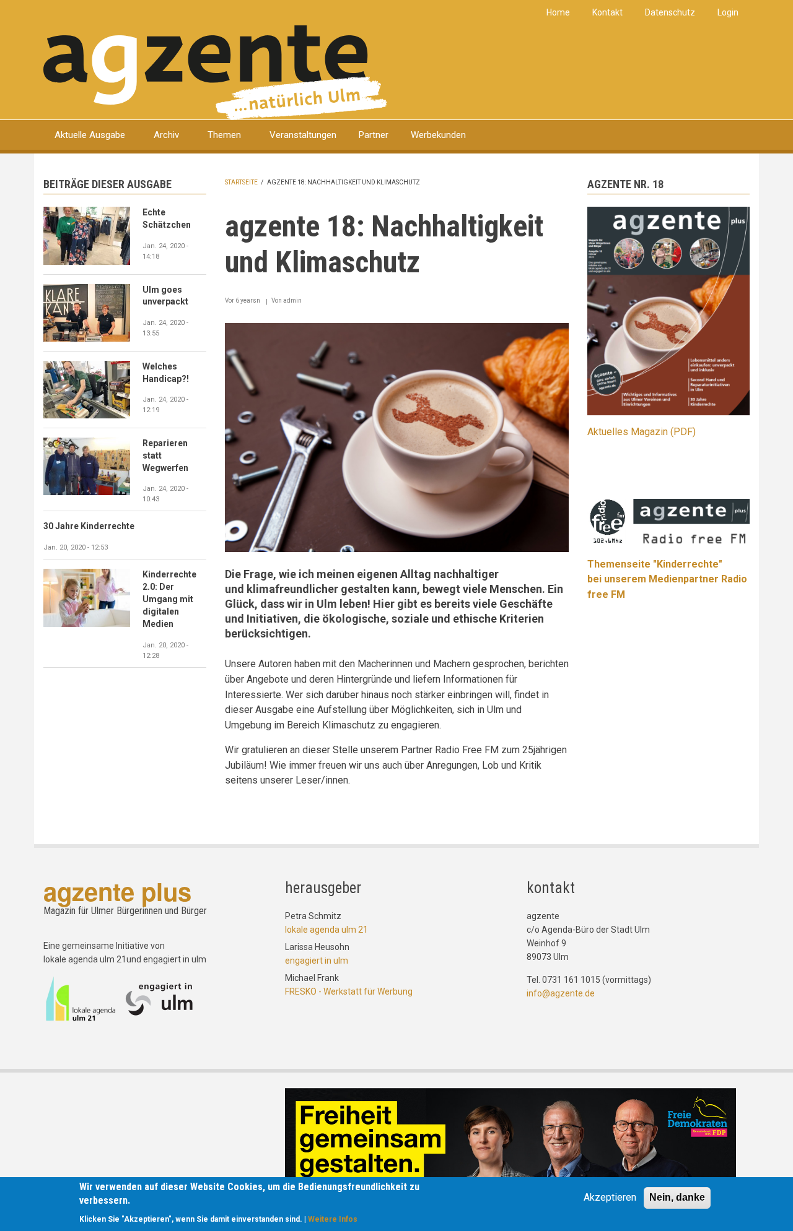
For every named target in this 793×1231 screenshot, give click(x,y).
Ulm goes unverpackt (165, 296)
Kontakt (607, 12)
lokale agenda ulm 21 (326, 930)
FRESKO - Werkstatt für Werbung (349, 991)
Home (558, 12)
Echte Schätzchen (166, 218)
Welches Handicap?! (165, 372)
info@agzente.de (561, 993)
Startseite (241, 182)
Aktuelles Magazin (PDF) (641, 432)
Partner (373, 134)
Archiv (166, 134)
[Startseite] (215, 71)
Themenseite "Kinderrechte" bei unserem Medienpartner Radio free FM (667, 579)
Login (727, 12)
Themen (224, 134)
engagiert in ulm (316, 960)
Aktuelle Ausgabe (90, 134)
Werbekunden (438, 134)
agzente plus (117, 891)
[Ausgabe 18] (668, 310)
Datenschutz (670, 12)
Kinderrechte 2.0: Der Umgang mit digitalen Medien (169, 599)
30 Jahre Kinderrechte (88, 526)
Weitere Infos (332, 1218)
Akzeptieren (610, 1197)
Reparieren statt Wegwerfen (165, 455)
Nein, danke (677, 1197)
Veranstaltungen (302, 134)
